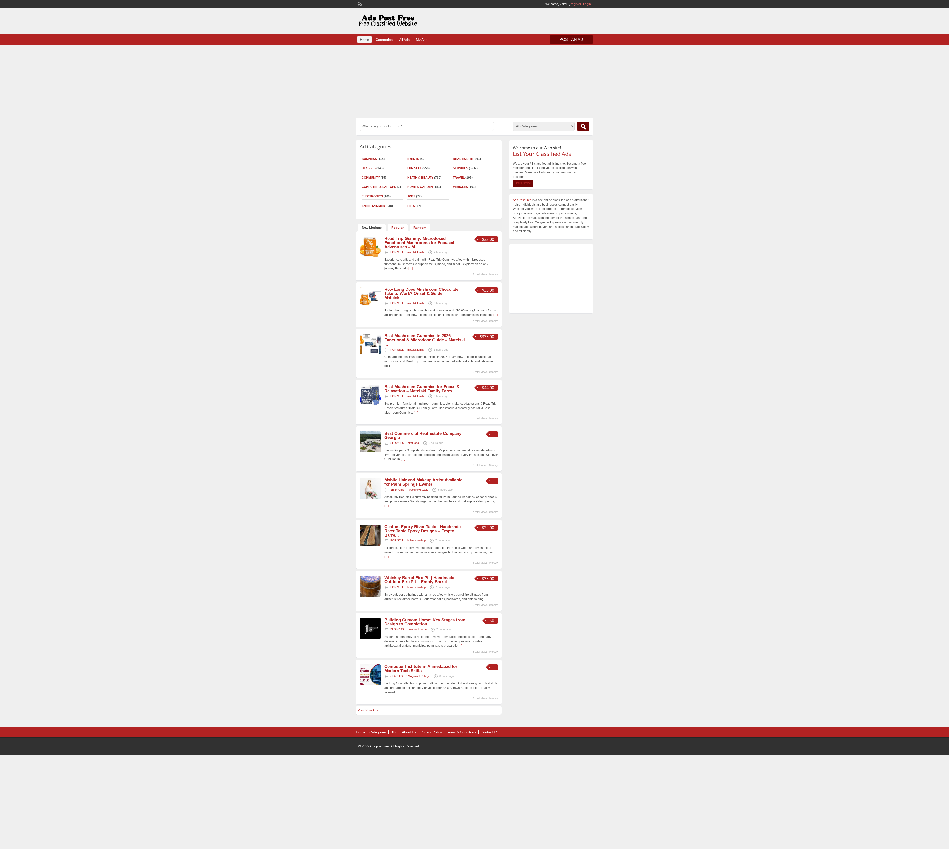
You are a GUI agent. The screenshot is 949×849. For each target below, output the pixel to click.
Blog (394, 732)
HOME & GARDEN (420, 187)
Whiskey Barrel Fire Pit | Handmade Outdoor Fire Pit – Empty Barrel (419, 579)
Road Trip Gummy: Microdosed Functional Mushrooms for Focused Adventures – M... (419, 242)
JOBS (411, 196)
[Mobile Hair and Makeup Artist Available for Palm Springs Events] (370, 498)
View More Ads (368, 710)
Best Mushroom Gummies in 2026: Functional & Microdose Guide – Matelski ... (424, 340)
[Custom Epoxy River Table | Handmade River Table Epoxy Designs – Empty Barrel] (370, 544)
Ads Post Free (522, 200)
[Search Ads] (583, 126)
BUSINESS (369, 159)
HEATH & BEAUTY (420, 177)
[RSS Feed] (360, 4)
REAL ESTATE (463, 159)
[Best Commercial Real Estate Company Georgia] (370, 451)
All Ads (404, 39)
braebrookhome (417, 629)
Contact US (489, 732)
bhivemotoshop (416, 540)
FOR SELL (414, 168)
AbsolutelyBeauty (418, 489)
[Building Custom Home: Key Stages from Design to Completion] (370, 638)
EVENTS (413, 159)
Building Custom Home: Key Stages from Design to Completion (424, 622)
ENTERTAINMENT (374, 205)
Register (575, 4)
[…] (410, 268)
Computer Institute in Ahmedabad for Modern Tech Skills (420, 668)
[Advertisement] (474, 81)
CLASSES (369, 168)
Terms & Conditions (461, 732)
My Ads (421, 39)
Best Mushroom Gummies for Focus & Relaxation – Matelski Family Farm (422, 388)
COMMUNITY (371, 177)
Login (587, 4)
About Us (409, 732)
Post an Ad (571, 39)
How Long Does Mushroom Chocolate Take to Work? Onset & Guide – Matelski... (421, 293)
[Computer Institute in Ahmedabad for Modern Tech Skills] (370, 684)
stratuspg (413, 442)
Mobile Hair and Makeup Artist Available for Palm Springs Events (423, 482)
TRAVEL (459, 177)
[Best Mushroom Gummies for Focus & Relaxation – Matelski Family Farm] (370, 404)
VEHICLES (460, 187)
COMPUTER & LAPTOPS (379, 187)
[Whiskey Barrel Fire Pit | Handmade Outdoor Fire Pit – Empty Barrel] (370, 595)
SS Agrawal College (418, 676)
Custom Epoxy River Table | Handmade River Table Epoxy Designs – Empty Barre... (422, 531)
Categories (384, 39)
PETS (411, 205)
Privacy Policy (431, 732)
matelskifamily (415, 252)
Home (364, 39)
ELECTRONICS (372, 196)
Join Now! (523, 183)
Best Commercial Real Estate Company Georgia (422, 435)
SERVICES (460, 168)
